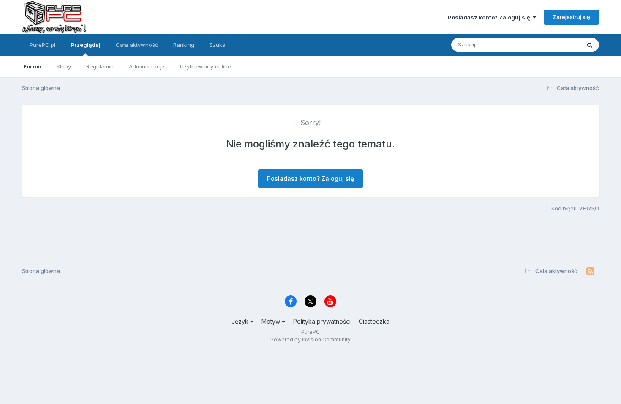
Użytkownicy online (205, 66)
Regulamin (100, 66)
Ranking (183, 44)
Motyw (271, 321)
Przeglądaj (86, 44)
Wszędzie (556, 44)
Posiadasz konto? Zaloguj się (490, 17)
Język (241, 321)
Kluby (64, 66)
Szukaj (218, 44)
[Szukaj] (589, 45)
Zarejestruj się (571, 17)
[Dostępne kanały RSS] (590, 271)
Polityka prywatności (322, 321)
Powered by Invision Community (310, 339)
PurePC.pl (42, 44)
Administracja (147, 66)
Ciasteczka (374, 321)
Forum (32, 66)
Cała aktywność (137, 44)
